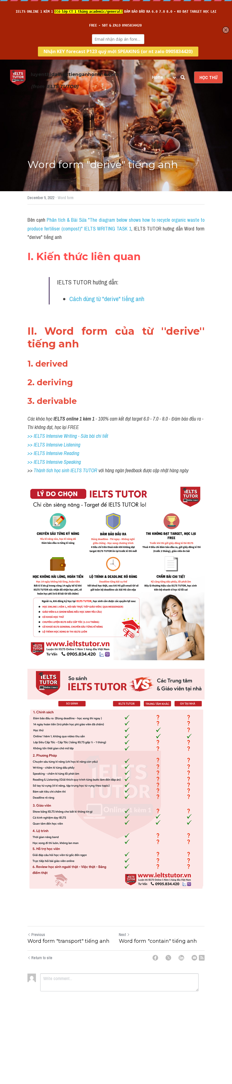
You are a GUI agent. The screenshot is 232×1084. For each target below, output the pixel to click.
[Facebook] (155, 958)
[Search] (183, 77)
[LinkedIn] (181, 958)
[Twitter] (168, 958)
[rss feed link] (202, 958)
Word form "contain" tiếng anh (158, 941)
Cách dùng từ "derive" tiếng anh (106, 299)
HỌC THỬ (208, 77)
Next (122, 934)
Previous (38, 934)
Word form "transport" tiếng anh (68, 941)
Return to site (41, 957)
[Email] (194, 958)
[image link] (17, 77)
